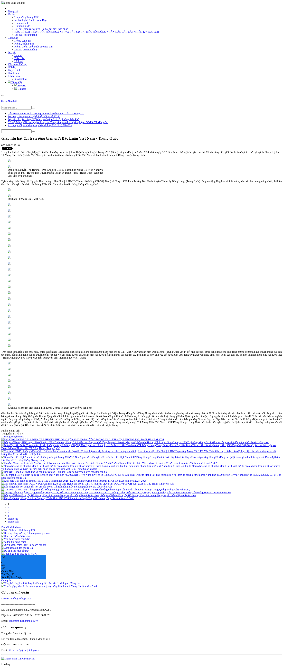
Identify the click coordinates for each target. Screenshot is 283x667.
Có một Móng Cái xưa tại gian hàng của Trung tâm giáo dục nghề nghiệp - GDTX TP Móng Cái (58, 122)
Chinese (21, 88)
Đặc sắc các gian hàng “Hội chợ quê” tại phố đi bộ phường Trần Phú (43, 119)
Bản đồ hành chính (11, 527)
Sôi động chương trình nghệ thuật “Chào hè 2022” (34, 116)
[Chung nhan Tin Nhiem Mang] (18, 658)
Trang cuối (13, 521)
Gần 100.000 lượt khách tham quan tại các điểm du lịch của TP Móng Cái (46, 113)
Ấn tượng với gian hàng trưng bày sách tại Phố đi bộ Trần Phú (40, 125)
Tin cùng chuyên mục (12, 436)
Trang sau (13, 518)
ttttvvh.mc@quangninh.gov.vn (24, 650)
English (21, 85)
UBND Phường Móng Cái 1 (16, 598)
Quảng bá (6, 580)
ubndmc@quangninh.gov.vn (23, 620)
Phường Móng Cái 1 (9, 101)
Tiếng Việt (16, 82)
